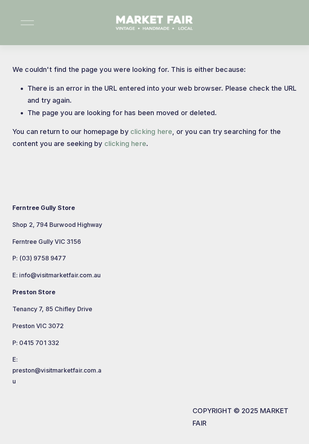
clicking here (151, 131)
